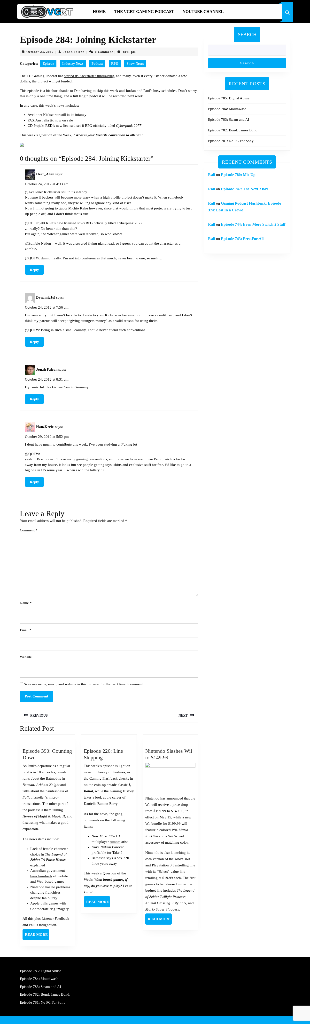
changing (37, 892)
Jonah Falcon (74, 52)
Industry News (72, 63)
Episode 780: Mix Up (238, 175)
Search (247, 34)
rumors (115, 842)
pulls (44, 903)
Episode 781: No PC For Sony (231, 141)
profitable (99, 853)
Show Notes (135, 63)
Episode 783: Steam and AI (228, 119)
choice (35, 854)
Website (26, 657)
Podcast (97, 63)
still (63, 115)
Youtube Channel (203, 11)
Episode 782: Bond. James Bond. (233, 130)
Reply (34, 270)
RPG (114, 63)
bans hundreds (41, 876)
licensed (69, 126)
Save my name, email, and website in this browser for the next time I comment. (84, 684)
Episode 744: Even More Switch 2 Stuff (253, 224)
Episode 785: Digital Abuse (228, 98)
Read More (37, 936)
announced (174, 798)
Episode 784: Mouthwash (227, 109)
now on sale (64, 120)
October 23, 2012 (40, 52)
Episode (48, 63)
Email (25, 630)
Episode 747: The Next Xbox (244, 189)
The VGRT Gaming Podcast (144, 11)
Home (99, 11)
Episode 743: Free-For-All (242, 239)
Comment (29, 530)
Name (26, 603)
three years (100, 863)
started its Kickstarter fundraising (89, 76)
